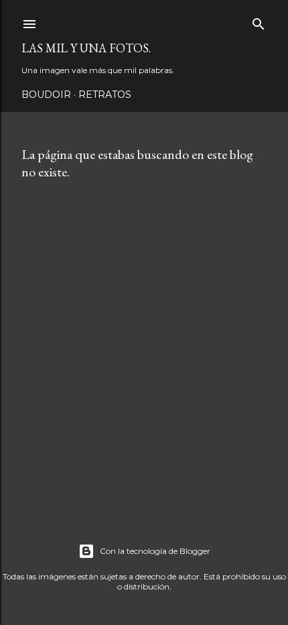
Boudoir (46, 95)
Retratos (104, 95)
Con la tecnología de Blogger (155, 551)
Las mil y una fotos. (86, 48)
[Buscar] (258, 21)
